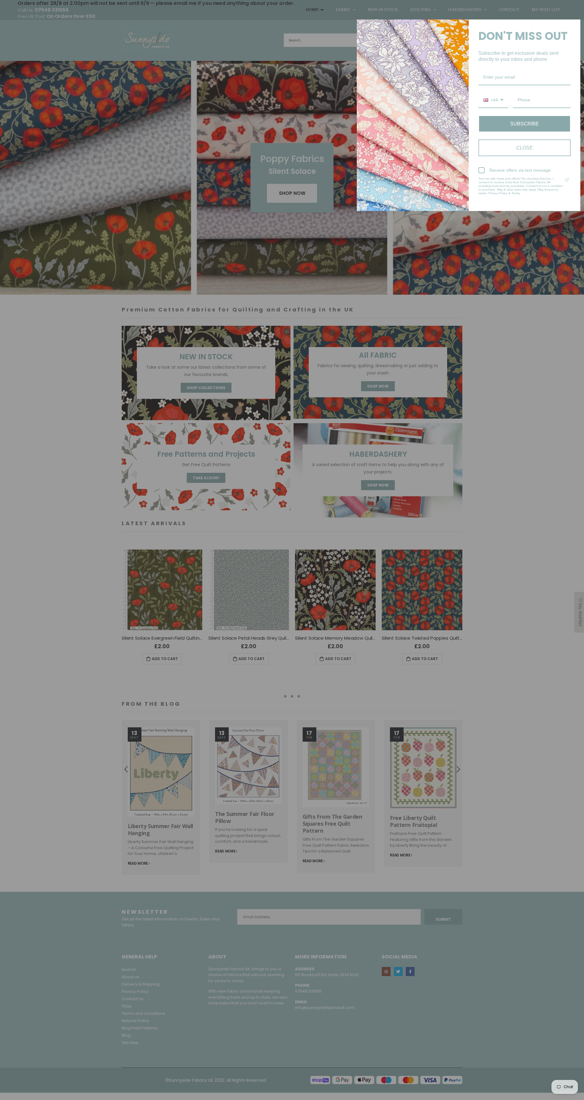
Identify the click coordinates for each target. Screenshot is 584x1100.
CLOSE (524, 147)
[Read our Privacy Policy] (567, 179)
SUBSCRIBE (524, 123)
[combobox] (493, 100)
